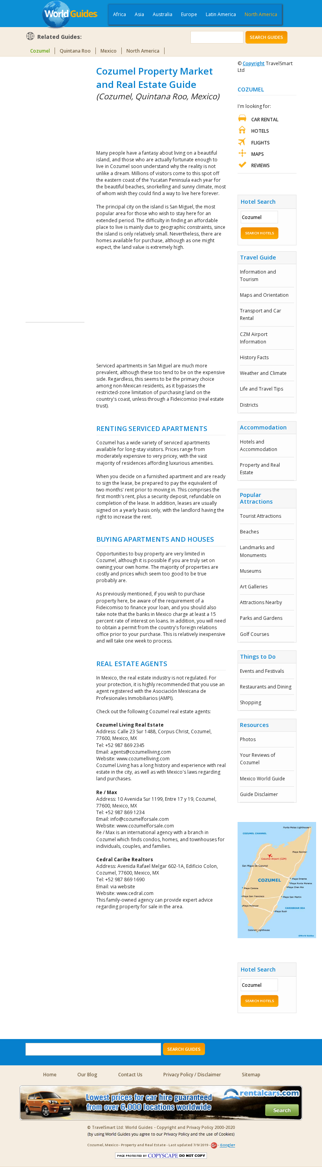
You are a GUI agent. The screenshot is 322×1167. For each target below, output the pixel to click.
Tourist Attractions (260, 516)
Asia (139, 14)
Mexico (109, 50)
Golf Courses (254, 634)
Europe (189, 14)
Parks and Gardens (261, 618)
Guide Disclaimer (259, 794)
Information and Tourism (258, 275)
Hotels (260, 131)
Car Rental (264, 119)
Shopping (250, 702)
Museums (250, 571)
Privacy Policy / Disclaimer (192, 1074)
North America (261, 14)
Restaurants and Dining (265, 686)
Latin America (221, 14)
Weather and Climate (263, 373)
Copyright (254, 63)
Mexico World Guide (262, 778)
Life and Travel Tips (261, 388)
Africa (119, 14)
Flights (260, 142)
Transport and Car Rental (260, 314)
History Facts (254, 357)
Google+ (227, 1145)
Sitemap (251, 1074)
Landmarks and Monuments (257, 551)
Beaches (249, 531)
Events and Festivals (262, 671)
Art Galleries (253, 586)
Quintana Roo (75, 50)
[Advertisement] (57, 182)
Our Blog (87, 1074)
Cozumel (40, 50)
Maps (257, 154)
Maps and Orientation (264, 295)
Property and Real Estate (260, 469)
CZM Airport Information (253, 338)
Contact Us (130, 1074)
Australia (162, 14)
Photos (248, 739)
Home (50, 1074)
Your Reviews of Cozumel (257, 759)
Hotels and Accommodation (258, 445)
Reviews (260, 165)
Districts (249, 405)
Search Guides (266, 37)
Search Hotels (259, 233)
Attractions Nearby (261, 602)
